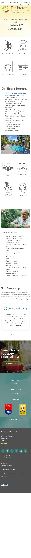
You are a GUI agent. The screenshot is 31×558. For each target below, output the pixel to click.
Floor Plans (15, 380)
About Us (15, 399)
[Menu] (3, 2)
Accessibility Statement (6, 465)
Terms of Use (4, 463)
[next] (11, 334)
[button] (24, 2)
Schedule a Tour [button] (11, 364)
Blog (15, 384)
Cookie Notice (4, 487)
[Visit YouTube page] (21, 451)
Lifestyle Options (15, 390)
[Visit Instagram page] (16, 451)
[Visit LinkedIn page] (12, 451)
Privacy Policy (4, 461)
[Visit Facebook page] (3, 451)
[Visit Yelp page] (7, 451)
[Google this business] (25, 451)
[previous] (4, 334)
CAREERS (15, 393)
